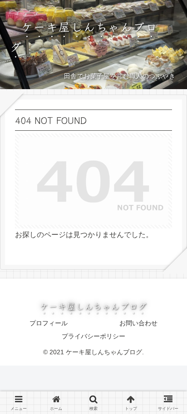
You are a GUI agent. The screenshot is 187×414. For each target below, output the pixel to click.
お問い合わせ (138, 323)
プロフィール (49, 323)
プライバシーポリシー (93, 336)
